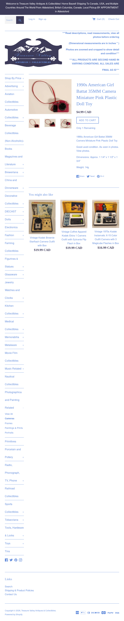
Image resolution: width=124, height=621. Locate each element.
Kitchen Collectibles (14, 309)
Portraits (9, 432)
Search (8, 586)
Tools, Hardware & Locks (14, 531)
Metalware (14, 345)
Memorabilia (14, 337)
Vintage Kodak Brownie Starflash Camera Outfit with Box (42, 241)
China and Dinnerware (14, 184)
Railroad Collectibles (11, 492)
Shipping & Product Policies (19, 590)
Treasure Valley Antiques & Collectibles (38, 610)
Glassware (14, 274)
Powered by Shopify (13, 614)
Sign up (42, 19)
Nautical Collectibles (11, 380)
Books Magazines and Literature (14, 156)
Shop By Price (14, 78)
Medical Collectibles (14, 325)
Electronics (11, 227)
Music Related (14, 368)
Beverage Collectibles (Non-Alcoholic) (14, 133)
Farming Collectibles (11, 247)
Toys (14, 543)
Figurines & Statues (14, 262)
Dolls (14, 219)
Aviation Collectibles (11, 98)
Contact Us (11, 594)
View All (9, 413)
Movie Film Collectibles (11, 356)
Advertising (14, 86)
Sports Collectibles (14, 508)
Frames (8, 423)
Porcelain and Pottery (14, 453)
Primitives (10, 441)
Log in (32, 19)
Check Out (113, 19)
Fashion (14, 235)
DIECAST (14, 211)
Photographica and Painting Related (14, 399)
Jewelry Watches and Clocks (14, 290)
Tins (7, 551)
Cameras (9, 418)
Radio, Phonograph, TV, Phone (14, 472)
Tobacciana (14, 520)
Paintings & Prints (14, 427)
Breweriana (14, 172)
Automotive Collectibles (14, 113)
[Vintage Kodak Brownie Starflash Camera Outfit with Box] (42, 217)
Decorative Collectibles (14, 199)
